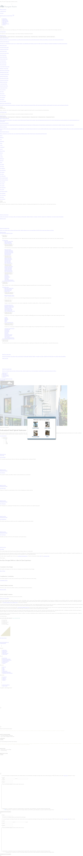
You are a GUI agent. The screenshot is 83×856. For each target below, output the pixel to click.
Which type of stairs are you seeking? (41, 419)
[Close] (54, 417)
